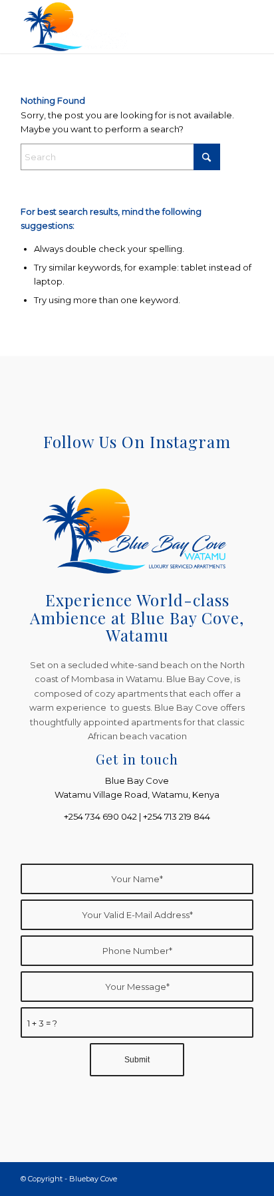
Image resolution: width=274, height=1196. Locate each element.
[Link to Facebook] (223, 1179)
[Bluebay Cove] (114, 26)
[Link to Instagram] (243, 1179)
